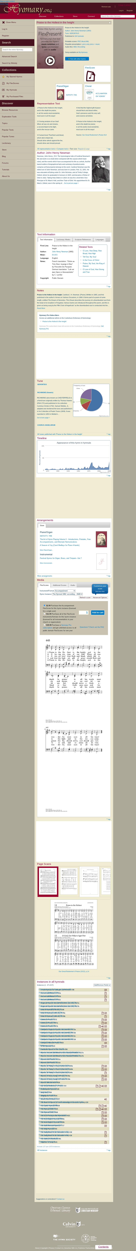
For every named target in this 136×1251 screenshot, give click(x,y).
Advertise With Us (70, 1248)
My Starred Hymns (14, 77)
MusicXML (85, 41)
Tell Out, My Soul (89, 257)
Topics (4, 123)
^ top (108, 149)
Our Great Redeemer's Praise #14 (94, 135)
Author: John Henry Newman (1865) (78, 31)
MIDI (75, 47)
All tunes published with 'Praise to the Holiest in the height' (59, 434)
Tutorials (5, 170)
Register (130, 11)
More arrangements (44, 576)
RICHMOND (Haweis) (45, 392)
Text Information (46, 240)
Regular (81, 149)
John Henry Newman (60, 252)
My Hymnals (12, 90)
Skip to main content (7, 1)
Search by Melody (9, 63)
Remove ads (106, 7)
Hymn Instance (45, 594)
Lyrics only (85, 44)
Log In (4, 29)
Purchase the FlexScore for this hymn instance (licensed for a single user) (59, 608)
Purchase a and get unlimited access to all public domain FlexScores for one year (59, 628)
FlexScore (90, 68)
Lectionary (6, 143)
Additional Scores (59, 585)
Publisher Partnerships (86, 1248)
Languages (99, 240)
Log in (121, 11)
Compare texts (62, 149)
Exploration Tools (9, 117)
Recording (81, 47)
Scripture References (83, 240)
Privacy (51, 1248)
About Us (6, 176)
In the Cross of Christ (91, 260)
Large (87, 149)
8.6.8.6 (54, 255)
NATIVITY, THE (71, 95)
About (37, 1248)
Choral (88, 86)
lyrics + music (95, 44)
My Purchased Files (15, 97)
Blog (4, 156)
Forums (5, 163)
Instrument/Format (47, 591)
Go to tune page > (43, 418)
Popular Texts (8, 130)
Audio (73, 585)
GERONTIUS (42, 384)
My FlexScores (13, 83)
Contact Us (59, 1248)
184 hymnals (79, 36)
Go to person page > (71, 183)
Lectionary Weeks (63, 240)
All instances (42, 1150)
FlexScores (44, 585)
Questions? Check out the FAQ (92, 627)
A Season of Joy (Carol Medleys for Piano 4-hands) (59, 545)
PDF (79, 41)
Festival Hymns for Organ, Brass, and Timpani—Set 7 (61, 558)
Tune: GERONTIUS (72, 33)
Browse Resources (10, 110)
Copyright (44, 1248)
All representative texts (46, 149)
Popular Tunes (8, 137)
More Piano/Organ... (46, 550)
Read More (41, 308)
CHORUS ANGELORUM (46, 425)
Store (75, 16)
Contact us (60, 1199)
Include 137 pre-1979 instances (48, 1147)
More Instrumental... (46, 563)
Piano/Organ (63, 86)
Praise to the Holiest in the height (54, 321)
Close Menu (11, 22)
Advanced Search (9, 56)
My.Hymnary (83, 52)
